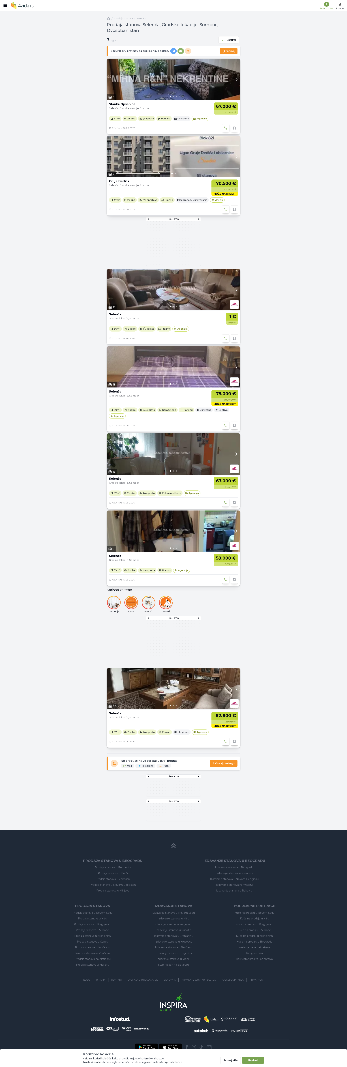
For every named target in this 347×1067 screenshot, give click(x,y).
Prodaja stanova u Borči (113, 873)
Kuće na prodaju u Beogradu (255, 941)
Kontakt (116, 979)
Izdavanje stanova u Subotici (174, 930)
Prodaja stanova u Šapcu (92, 941)
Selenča (141, 18)
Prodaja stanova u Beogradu (113, 867)
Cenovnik (169, 979)
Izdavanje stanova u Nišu (173, 918)
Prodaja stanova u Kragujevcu (92, 924)
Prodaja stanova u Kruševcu (92, 947)
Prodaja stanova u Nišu (92, 918)
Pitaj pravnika (254, 953)
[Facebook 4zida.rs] (187, 1047)
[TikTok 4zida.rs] (201, 1047)
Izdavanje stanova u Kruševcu (173, 941)
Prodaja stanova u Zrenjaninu (92, 935)
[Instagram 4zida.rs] (194, 1047)
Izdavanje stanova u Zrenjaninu (173, 935)
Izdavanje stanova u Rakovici (234, 890)
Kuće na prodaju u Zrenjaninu (254, 935)
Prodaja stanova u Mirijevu (112, 890)
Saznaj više (230, 1060)
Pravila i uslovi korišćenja (198, 979)
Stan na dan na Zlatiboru (173, 964)
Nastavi (253, 1060)
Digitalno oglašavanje (143, 979)
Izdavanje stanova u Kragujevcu (174, 924)
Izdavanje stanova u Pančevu (173, 947)
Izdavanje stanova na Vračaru (234, 884)
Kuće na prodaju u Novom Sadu (254, 912)
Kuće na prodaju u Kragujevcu (254, 924)
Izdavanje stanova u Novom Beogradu (234, 879)
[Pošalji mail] (209, 1047)
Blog (86, 979)
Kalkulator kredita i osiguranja (254, 959)
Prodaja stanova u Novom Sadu (93, 912)
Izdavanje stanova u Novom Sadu (173, 912)
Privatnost (257, 979)
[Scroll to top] (173, 846)
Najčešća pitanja (233, 979)
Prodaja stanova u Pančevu (92, 953)
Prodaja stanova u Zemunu (113, 879)
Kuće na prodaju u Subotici (254, 930)
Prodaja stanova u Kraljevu (92, 964)
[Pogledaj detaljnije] (173, 79)
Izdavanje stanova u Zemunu (234, 873)
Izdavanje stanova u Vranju (173, 959)
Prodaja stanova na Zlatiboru (93, 959)
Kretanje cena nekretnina (254, 947)
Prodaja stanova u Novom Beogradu (113, 884)
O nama (100, 979)
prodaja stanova (123, 18)
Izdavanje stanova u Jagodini (173, 953)
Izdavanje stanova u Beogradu (234, 867)
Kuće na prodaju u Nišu (254, 918)
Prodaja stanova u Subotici (92, 930)
